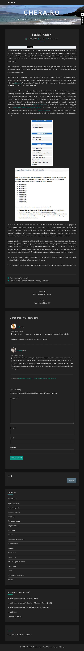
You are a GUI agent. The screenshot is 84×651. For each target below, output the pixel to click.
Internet (31, 281)
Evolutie (17, 281)
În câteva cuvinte (14, 521)
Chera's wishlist (13, 503)
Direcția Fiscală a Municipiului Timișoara (27, 107)
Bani (11, 281)
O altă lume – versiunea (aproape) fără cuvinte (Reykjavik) (28, 607)
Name (12, 428)
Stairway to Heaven (15, 616)
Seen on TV (12, 557)
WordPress (47, 647)
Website (13, 448)
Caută (10, 476)
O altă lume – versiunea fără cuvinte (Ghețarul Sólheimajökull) (30, 603)
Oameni (37, 281)
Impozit (24, 281)
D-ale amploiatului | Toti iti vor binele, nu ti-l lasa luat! (37, 378)
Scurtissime (12, 553)
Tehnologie (24, 278)
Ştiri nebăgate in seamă (16, 562)
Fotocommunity (14, 512)
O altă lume (12, 612)
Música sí (11, 535)
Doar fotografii (13, 508)
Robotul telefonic (44, 110)
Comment (14, 398)
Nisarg (61, 647)
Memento (11, 530)
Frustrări (11, 517)
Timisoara (45, 281)
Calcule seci (12, 499)
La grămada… (13, 526)
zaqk (18, 327)
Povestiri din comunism (16, 539)
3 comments (53, 39)
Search (71, 481)
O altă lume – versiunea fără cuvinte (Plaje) (23, 598)
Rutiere (11, 548)
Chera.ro (11, 2)
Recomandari (14, 278)
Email (12, 438)
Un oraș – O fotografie (16, 575)
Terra (10, 571)
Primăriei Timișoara (40, 105)
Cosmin (43, 39)
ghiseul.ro (17, 83)
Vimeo (10, 580)
